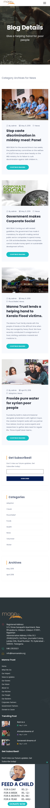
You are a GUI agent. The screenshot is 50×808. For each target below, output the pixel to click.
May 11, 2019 (23, 725)
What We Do (6, 670)
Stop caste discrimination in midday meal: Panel (23, 135)
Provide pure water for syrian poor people (22, 403)
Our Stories (6, 680)
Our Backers (6, 699)
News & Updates (8, 677)
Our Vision (5, 684)
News (37, 125)
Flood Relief (14, 301)
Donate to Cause (8, 709)
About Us (5, 688)
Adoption (13, 393)
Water (9, 545)
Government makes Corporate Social (23, 218)
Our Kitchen (6, 691)
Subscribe (25, 479)
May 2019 (10, 569)
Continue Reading (17, 167)
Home (4, 666)
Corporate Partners (9, 702)
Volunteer (10, 539)
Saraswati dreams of (26, 740)
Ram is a (21, 722)
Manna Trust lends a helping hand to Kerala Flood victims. (24, 311)
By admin (13, 125)
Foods (9, 521)
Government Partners (10, 706)
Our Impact (6, 673)
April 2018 (10, 574)
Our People (6, 695)
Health (9, 527)
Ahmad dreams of (25, 731)
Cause (9, 509)
